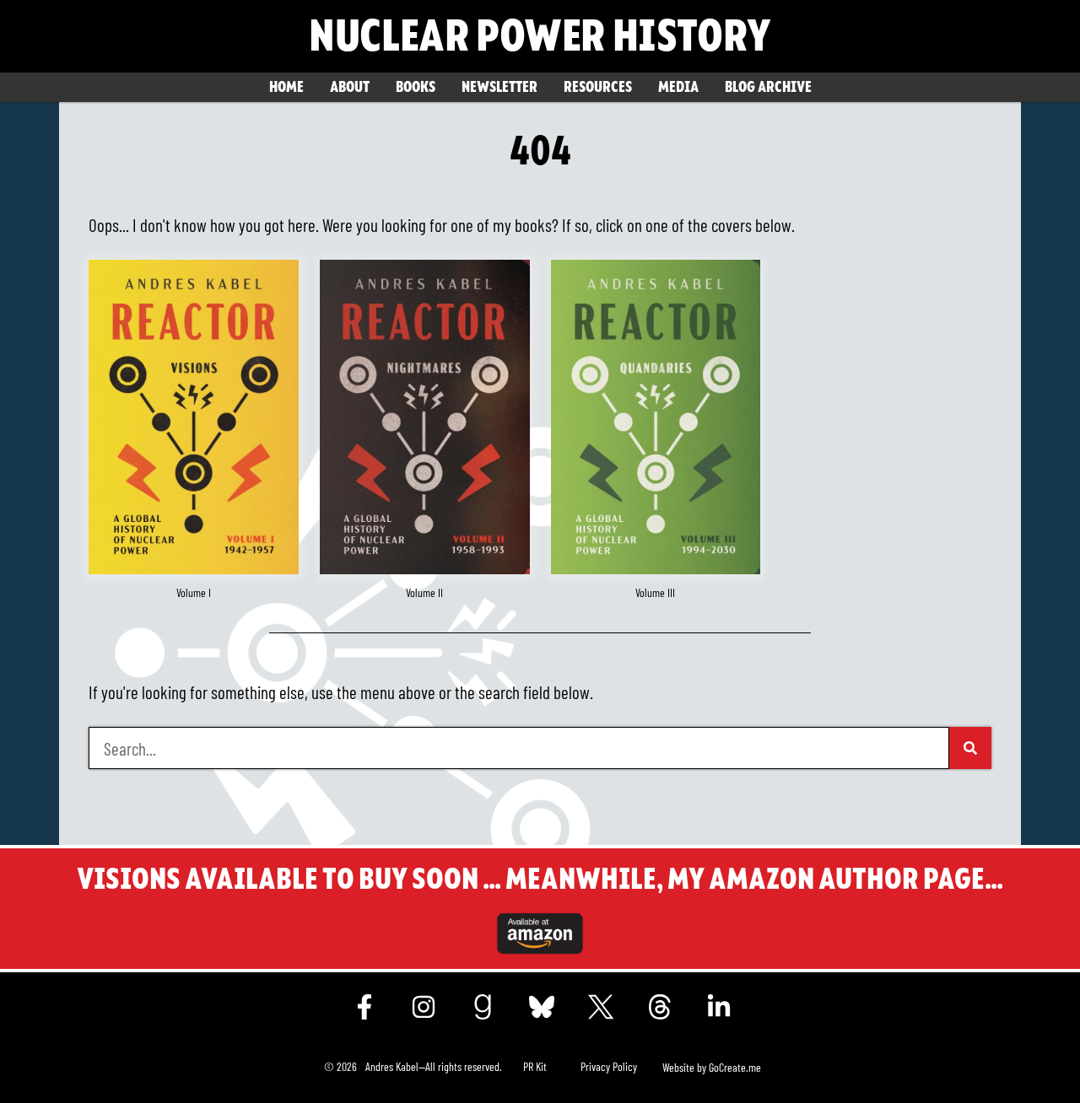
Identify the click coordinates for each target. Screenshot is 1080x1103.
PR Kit (535, 1066)
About (350, 87)
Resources (598, 87)
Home (286, 87)
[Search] (970, 748)
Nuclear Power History (540, 36)
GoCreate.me (735, 1067)
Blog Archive (768, 87)
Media (678, 87)
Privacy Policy (608, 1066)
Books (415, 87)
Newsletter (499, 87)
